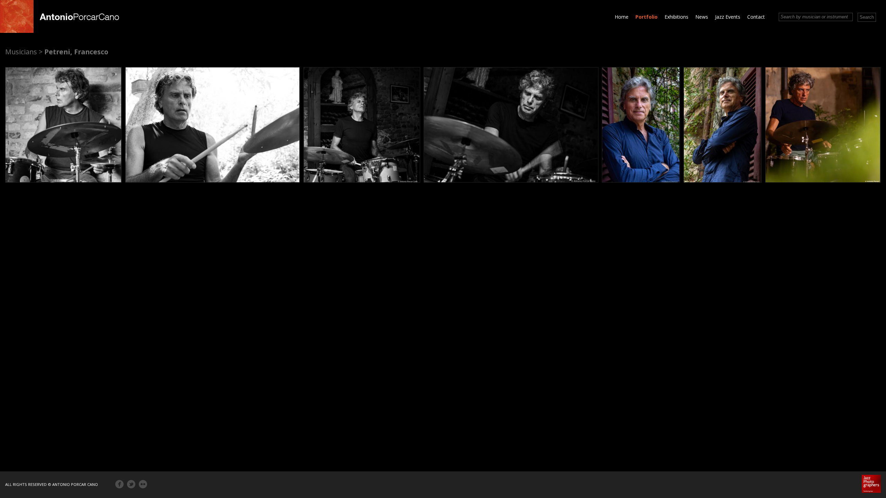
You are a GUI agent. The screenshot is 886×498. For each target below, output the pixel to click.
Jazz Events (727, 16)
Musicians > (24, 51)
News (701, 16)
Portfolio (646, 16)
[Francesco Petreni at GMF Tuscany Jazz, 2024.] (212, 125)
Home (622, 16)
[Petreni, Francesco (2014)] (63, 125)
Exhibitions (676, 16)
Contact (756, 16)
